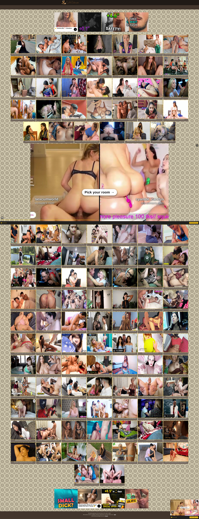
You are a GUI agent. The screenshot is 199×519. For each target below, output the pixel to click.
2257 (115, 514)
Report (106, 516)
